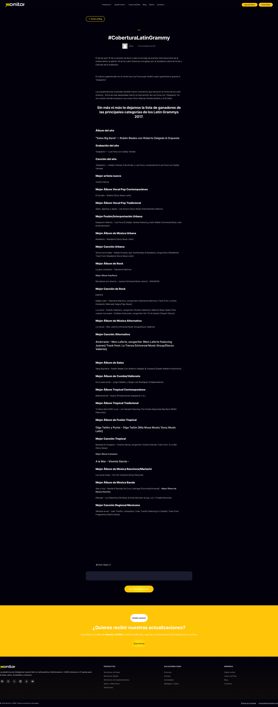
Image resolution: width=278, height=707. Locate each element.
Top (139, 30)
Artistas (167, 676)
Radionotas (108, 687)
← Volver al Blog (95, 19)
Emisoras (168, 672)
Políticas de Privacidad (248, 703)
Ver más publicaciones (139, 589)
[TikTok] (26, 681)
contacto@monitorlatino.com (268, 703)
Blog (226, 680)
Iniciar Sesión (265, 5)
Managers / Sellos (171, 684)
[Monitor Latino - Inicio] (15, 5)
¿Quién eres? (119, 5)
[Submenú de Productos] (111, 4)
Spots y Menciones (111, 684)
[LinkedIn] (20, 681)
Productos (106, 5)
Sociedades (169, 680)
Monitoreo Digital (111, 676)
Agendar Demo (249, 5)
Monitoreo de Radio (112, 672)
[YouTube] (32, 681)
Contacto (228, 684)
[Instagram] (8, 681)
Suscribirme (139, 643)
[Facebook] (2, 681)
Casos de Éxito (230, 676)
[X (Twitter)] (14, 681)
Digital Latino (229, 672)
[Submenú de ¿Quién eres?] (125, 4)
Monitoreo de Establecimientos (116, 680)
